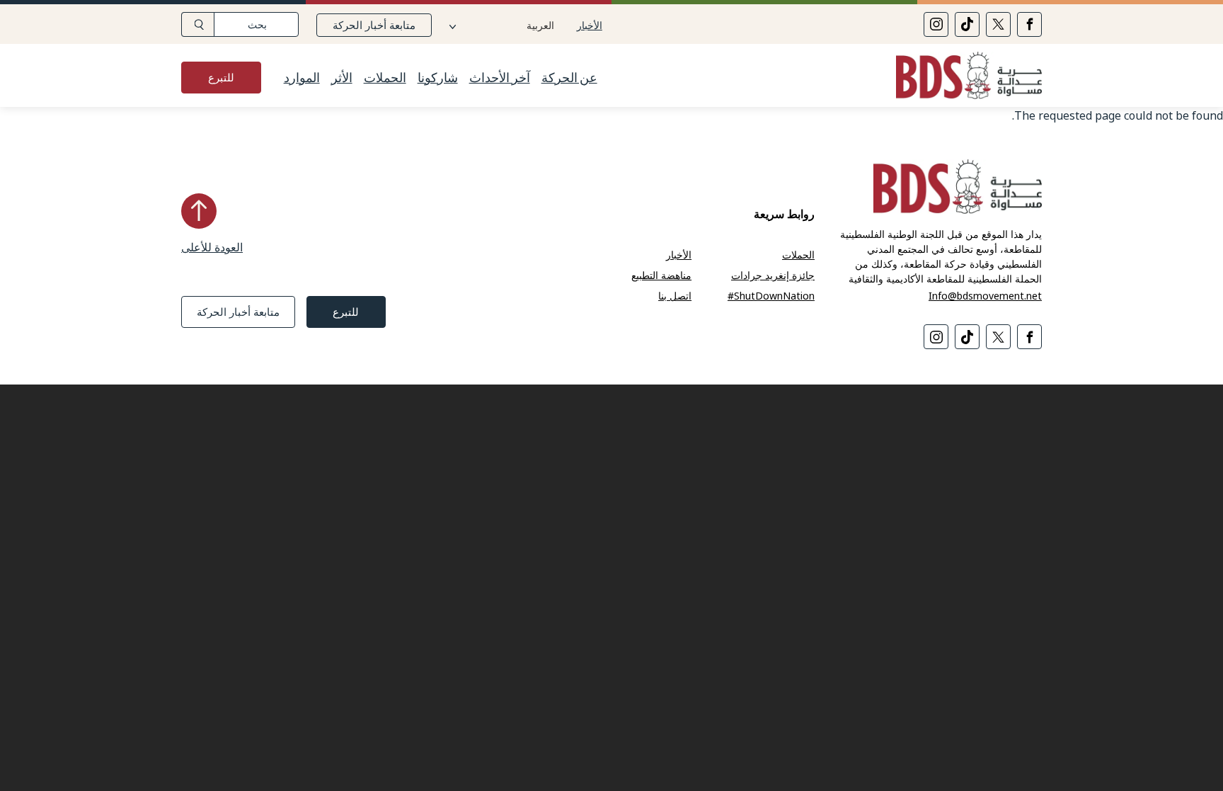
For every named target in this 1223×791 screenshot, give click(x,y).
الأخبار (589, 25)
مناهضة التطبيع (661, 275)
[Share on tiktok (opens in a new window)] (967, 24)
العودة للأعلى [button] (212, 247)
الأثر (341, 78)
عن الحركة (569, 78)
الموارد (302, 78)
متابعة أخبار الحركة (374, 25)
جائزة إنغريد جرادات (773, 275)
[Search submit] (197, 24)
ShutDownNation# (771, 295)
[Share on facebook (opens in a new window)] (1029, 24)
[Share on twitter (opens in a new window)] (998, 24)
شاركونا (438, 78)
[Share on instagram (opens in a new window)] (936, 24)
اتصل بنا (674, 295)
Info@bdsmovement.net (985, 295)
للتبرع (221, 77)
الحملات (385, 78)
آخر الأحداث (499, 78)
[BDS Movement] (963, 77)
